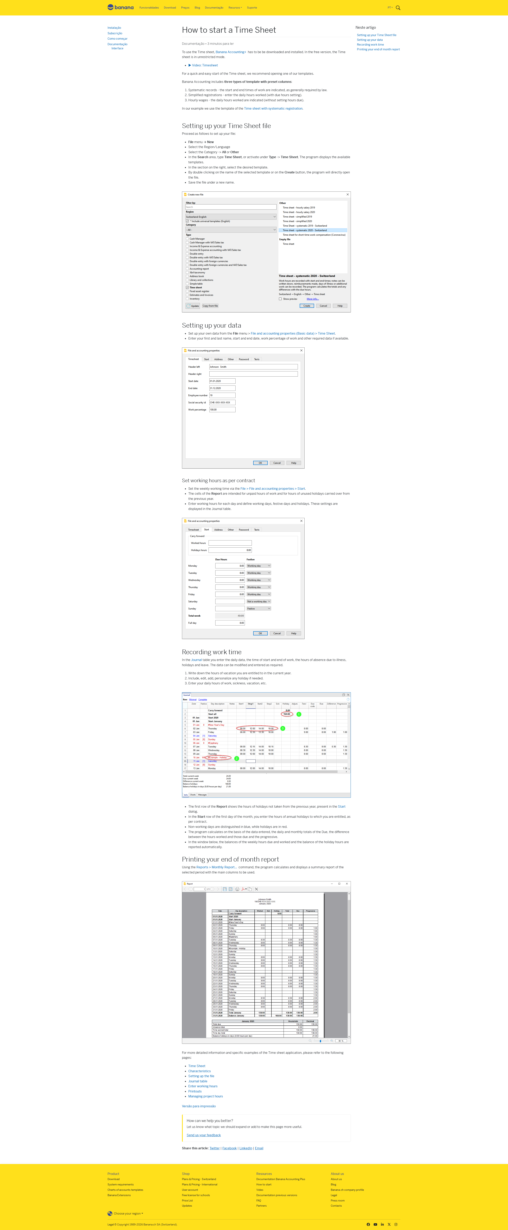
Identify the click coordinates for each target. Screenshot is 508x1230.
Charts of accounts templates (125, 1190)
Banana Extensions (119, 1195)
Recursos (234, 7)
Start (341, 806)
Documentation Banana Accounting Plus (280, 1179)
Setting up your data (370, 40)
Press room (338, 1200)
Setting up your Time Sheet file (376, 35)
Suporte (252, 7)
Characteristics (199, 1071)
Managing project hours (205, 1096)
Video (259, 1190)
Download (170, 7)
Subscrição (115, 33)
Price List (187, 1200)
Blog (197, 7)
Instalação (114, 28)
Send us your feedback (204, 1135)
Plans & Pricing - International (199, 1184)
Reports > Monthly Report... (217, 867)
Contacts (336, 1205)
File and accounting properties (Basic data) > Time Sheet (293, 333)
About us (336, 1179)
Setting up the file (201, 1076)
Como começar (118, 38)
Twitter (215, 1148)
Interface (117, 48)
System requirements (121, 1184)
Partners (261, 1205)
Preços (185, 7)
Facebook (229, 1148)
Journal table (197, 1081)
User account (190, 1190)
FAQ (258, 1200)
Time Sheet (196, 1066)
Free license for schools (196, 1195)
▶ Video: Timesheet (203, 65)
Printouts (195, 1091)
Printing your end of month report (378, 49)
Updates (187, 1205)
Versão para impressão (199, 1106)
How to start (263, 1184)
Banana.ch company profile (347, 1190)
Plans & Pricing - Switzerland (199, 1179)
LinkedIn (246, 1148)
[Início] (121, 8)
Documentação (214, 7)
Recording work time (370, 44)
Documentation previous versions (276, 1195)
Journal (196, 660)
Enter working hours (202, 1086)
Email (259, 1148)
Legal (334, 1195)
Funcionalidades (149, 7)
